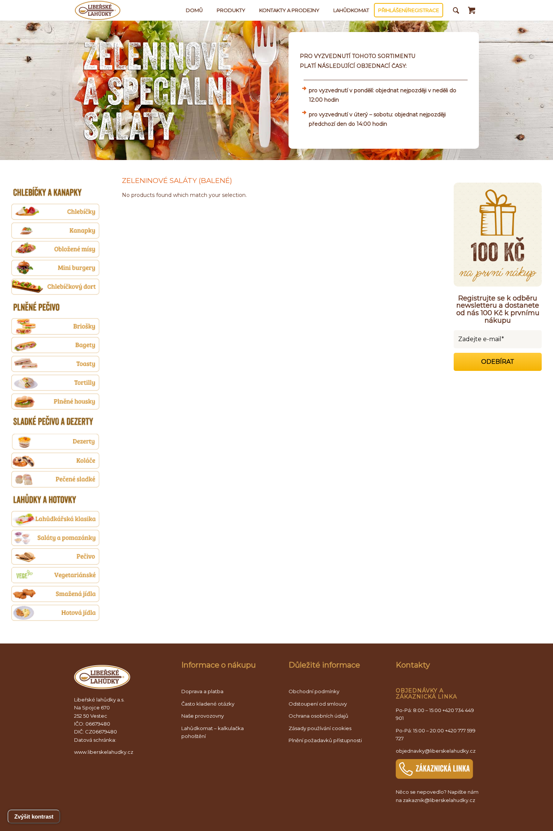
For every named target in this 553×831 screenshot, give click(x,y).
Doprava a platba (202, 691)
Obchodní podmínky (314, 691)
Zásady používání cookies (320, 728)
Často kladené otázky (207, 704)
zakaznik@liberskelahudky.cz (439, 800)
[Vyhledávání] (456, 10)
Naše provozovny (202, 716)
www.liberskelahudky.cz (103, 752)
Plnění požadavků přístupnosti (325, 740)
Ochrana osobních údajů (318, 716)
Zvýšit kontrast (33, 816)
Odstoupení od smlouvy (318, 704)
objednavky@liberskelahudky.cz (436, 751)
